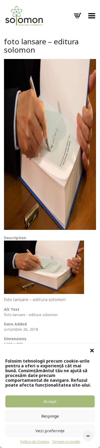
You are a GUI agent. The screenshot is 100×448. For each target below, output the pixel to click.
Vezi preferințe (50, 430)
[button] (92, 350)
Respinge (50, 416)
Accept (50, 401)
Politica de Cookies (34, 441)
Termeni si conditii (66, 441)
